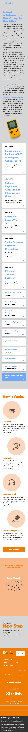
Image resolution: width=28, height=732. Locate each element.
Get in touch (14, 549)
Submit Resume (8, 666)
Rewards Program (14, 682)
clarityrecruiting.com (18, 728)
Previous (3, 613)
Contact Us (7, 659)
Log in (20, 653)
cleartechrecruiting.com (7, 730)
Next (25, 613)
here (18, 85)
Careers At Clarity (10, 662)
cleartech (9, 3)
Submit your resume (8, 634)
